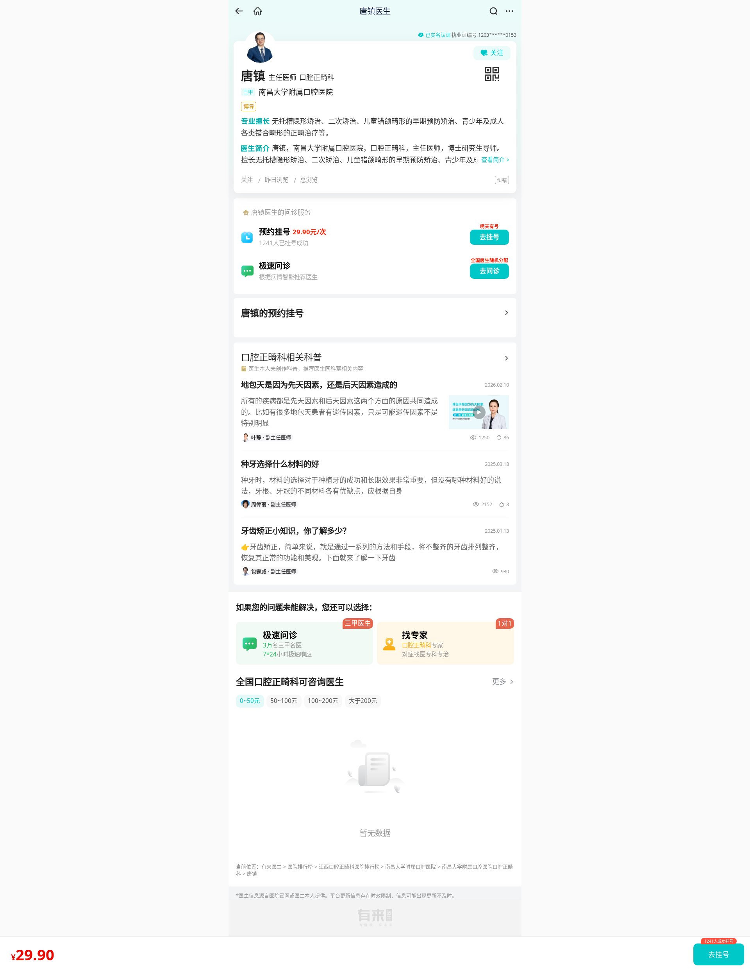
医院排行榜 (300, 866)
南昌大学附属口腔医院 (410, 866)
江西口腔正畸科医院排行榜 (349, 866)
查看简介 (493, 160)
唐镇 (252, 873)
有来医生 (271, 866)
